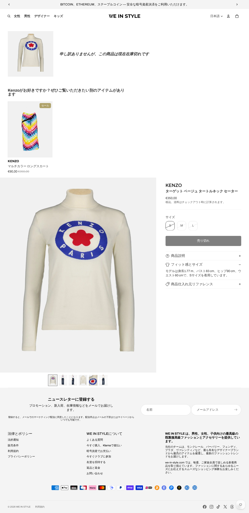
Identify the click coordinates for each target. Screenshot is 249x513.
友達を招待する (96, 462)
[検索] (9, 16)
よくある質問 (95, 439)
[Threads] (232, 506)
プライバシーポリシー (21, 456)
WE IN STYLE (23, 506)
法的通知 (13, 439)
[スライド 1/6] (52, 380)
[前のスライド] (9, 4)
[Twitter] (225, 506)
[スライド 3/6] (73, 380)
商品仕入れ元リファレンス (192, 284)
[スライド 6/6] (103, 380)
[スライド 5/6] (93, 380)
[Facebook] (204, 506)
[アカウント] (228, 16)
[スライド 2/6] (63, 380)
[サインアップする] (235, 409)
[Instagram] (211, 506)
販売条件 (13, 445)
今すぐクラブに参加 (99, 456)
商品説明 (178, 256)
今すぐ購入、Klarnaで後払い (104, 445)
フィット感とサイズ (187, 264)
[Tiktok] (218, 506)
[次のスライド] (237, 4)
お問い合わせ (95, 473)
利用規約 (13, 451)
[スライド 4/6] (83, 380)
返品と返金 (93, 467)
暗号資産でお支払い (99, 451)
